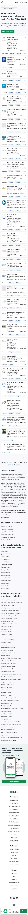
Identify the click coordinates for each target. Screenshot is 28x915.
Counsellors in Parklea (6, 642)
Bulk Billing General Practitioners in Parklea (11, 608)
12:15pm (11, 364)
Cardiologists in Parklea (6, 631)
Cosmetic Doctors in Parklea (7, 639)
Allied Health (14, 852)
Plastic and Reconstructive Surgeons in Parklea (12, 708)
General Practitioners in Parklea (8, 668)
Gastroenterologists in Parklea (8, 666)
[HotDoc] (2, 2)
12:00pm (11, 80)
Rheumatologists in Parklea (7, 727)
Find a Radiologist (14, 828)
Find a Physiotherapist (14, 806)
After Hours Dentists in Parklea (8, 600)
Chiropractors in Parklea (6, 634)
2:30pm (18, 413)
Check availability (6, 452)
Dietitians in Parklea (5, 655)
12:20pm (18, 396)
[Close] (1, 911)
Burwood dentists (5, 556)
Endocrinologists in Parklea (7, 660)
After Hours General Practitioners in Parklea (11, 602)
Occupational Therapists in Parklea (9, 682)
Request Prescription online (7, 531)
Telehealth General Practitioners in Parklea (11, 613)
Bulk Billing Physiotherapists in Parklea (10, 610)
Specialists (14, 858)
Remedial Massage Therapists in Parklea (10, 721)
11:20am (18, 334)
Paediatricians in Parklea (6, 695)
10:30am (11, 144)
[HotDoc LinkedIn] (14, 898)
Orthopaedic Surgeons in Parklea (8, 690)
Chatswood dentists (5, 567)
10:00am (11, 119)
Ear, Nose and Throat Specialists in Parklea (11, 658)
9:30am (18, 196)
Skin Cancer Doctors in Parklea (8, 729)
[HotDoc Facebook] (11, 898)
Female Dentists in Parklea (7, 621)
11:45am (18, 171)
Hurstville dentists (5, 588)
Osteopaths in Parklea (6, 692)
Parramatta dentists (5, 575)
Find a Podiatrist (14, 809)
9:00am (12, 53)
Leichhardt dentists (5, 559)
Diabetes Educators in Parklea (8, 653)
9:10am (18, 229)
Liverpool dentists (5, 583)
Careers (14, 876)
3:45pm (18, 92)
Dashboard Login (14, 861)
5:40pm (18, 105)
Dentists (14, 855)
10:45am (18, 119)
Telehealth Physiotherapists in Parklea (10, 616)
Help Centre (14, 837)
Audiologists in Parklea (6, 629)
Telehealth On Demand (6, 526)
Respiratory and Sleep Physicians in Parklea (11, 724)
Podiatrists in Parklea (6, 711)
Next (24, 458)
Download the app (14, 781)
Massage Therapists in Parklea (8, 671)
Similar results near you (14, 464)
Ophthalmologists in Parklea (7, 684)
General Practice (14, 849)
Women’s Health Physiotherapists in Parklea (11, 737)
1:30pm (18, 80)
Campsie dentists (5, 585)
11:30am (18, 158)
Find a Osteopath (14, 822)
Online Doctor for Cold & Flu (8, 537)
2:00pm (18, 352)
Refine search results (7, 31)
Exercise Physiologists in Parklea (8, 663)
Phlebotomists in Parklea (6, 703)
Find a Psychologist (14, 815)
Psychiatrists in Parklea (6, 713)
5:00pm (18, 210)
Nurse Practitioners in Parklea (8, 676)
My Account (14, 834)
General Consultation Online (7, 534)
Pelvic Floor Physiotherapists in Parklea (10, 700)
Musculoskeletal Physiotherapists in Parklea (11, 674)
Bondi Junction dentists (6, 564)
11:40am (18, 378)
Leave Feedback (14, 840)
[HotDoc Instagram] (16, 898)
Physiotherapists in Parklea (7, 705)
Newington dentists (5, 572)
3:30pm (11, 92)
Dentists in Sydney (5, 515)
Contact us (14, 879)
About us (14, 873)
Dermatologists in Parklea (7, 650)
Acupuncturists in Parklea (7, 626)
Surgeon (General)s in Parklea (8, 735)
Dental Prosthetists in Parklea (8, 647)
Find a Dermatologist (14, 825)
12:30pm (18, 270)
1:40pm (18, 182)
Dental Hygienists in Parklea (7, 645)
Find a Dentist (14, 803)
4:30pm (11, 210)
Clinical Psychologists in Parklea (8, 637)
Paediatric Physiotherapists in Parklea (9, 698)
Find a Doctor (14, 800)
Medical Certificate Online (7, 529)
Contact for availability (7, 67)
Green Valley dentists (6, 580)
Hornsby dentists (5, 570)
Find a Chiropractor (14, 812)
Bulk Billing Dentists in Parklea (8, 605)
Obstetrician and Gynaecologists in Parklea (11, 679)
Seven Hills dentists (5, 577)
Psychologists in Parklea (6, 716)
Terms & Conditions (14, 882)
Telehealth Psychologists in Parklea (9, 618)
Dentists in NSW (5, 517)
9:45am (11, 270)
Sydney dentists (4, 551)
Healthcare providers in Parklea (8, 740)
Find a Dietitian (14, 819)
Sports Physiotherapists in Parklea (9, 732)
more (24, 53)
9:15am (18, 132)
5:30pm (11, 105)
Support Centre (14, 864)
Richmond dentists (5, 562)
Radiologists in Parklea (6, 719)
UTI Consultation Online (6, 539)
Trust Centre (14, 889)
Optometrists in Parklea (6, 687)
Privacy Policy (14, 885)
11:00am (18, 282)
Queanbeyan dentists (6, 554)
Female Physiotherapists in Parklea (9, 623)
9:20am (19, 53)
